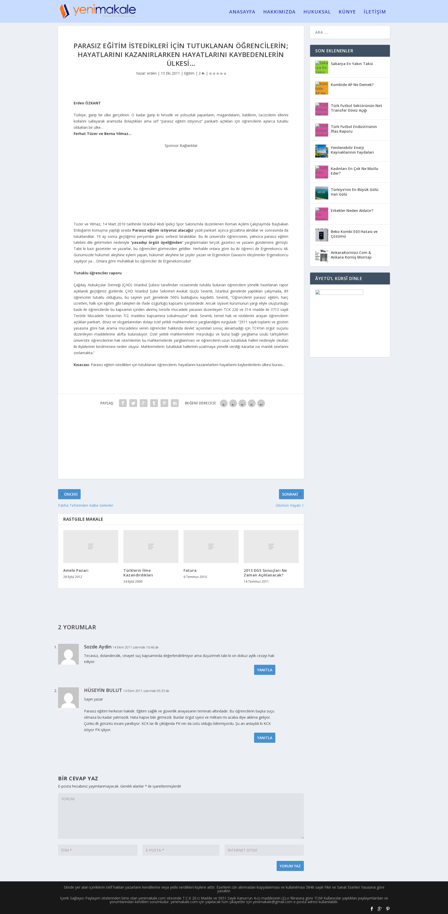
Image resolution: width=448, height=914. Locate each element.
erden (152, 73)
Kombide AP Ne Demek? (352, 84)
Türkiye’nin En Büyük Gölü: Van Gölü (355, 192)
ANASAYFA (242, 12)
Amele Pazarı (75, 570)
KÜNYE (347, 12)
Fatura (190, 570)
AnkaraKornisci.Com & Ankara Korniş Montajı (351, 255)
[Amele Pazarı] (90, 546)
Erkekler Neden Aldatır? (352, 210)
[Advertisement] (181, 181)
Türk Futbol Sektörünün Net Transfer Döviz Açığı (356, 108)
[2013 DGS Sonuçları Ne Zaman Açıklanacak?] (271, 546)
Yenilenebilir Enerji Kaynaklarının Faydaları (352, 150)
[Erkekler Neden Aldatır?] (321, 214)
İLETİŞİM (375, 12)
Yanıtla (264, 669)
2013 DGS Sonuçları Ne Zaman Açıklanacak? (265, 572)
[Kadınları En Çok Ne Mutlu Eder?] (321, 172)
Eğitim (189, 73)
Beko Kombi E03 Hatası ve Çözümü (354, 234)
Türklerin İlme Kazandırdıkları (138, 572)
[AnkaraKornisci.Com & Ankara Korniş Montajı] (321, 255)
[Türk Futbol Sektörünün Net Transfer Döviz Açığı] (321, 109)
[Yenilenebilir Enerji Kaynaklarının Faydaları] (321, 151)
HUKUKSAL (317, 12)
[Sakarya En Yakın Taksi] (321, 67)
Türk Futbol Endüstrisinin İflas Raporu (354, 129)
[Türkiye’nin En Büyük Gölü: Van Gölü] (321, 193)
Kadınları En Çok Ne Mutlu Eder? (354, 171)
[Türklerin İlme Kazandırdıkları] (150, 546)
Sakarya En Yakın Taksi (352, 63)
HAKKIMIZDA (279, 12)
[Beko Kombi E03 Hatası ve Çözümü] (321, 234)
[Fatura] (211, 546)
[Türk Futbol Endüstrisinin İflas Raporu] (321, 130)
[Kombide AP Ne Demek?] (321, 88)
